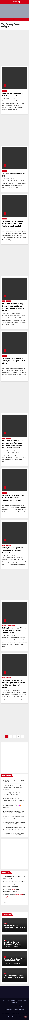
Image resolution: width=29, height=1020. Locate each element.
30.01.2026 (8, 979)
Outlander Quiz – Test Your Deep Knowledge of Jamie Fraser (13, 977)
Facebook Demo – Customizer (11, 1009)
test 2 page (18, 1016)
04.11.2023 (6, 365)
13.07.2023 (6, 555)
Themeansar (14, 1002)
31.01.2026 (8, 963)
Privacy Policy (11, 1016)
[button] (24, 19)
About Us (13, 1006)
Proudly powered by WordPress (10, 1000)
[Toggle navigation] (13, 20)
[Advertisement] (14, 50)
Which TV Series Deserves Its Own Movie (14, 780)
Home (8, 1006)
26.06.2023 (6, 635)
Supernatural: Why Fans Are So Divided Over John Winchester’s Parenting (13, 498)
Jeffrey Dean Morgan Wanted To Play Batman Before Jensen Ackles (14, 630)
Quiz (5, 940)
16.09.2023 (6, 450)
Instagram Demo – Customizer (8, 1013)
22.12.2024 (6, 98)
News (4, 301)
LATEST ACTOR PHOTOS (22, 1013)
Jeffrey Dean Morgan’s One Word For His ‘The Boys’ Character (13, 550)
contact (14, 889)
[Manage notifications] (25, 1017)
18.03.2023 (6, 690)
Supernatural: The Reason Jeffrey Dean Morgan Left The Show (14, 360)
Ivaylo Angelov (15, 313)
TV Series (5, 218)
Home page (21, 1009)
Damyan (13, 98)
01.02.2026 (8, 946)
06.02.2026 (8, 929)
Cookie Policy (19, 1006)
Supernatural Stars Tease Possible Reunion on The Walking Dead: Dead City (12, 223)
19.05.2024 (6, 178)
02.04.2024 (6, 313)
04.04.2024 (6, 228)
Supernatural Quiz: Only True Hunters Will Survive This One (14, 961)
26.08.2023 (6, 503)
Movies (4, 625)
